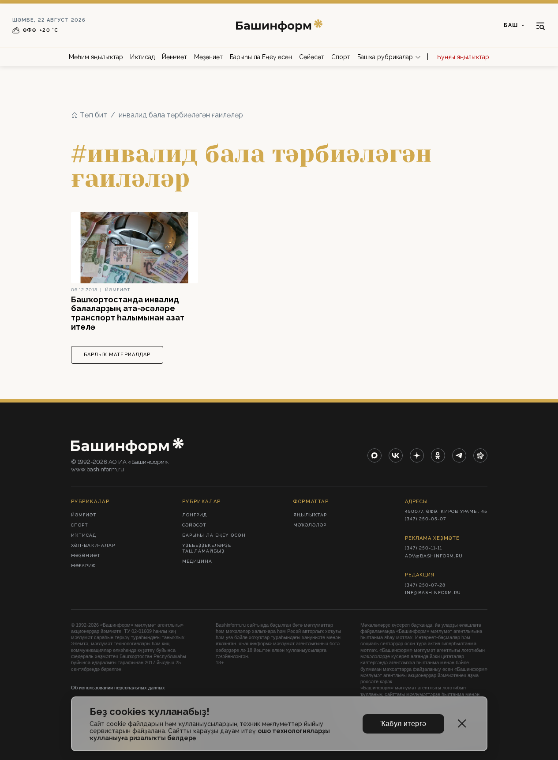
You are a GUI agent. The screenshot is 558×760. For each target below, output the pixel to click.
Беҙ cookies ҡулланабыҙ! (150, 711)
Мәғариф (83, 565)
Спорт (340, 56)
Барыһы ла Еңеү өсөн (261, 56)
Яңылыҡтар (310, 514)
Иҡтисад (142, 56)
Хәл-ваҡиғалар (93, 545)
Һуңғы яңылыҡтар (463, 56)
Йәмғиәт (174, 56)
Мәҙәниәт (208, 56)
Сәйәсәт (311, 56)
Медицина (197, 561)
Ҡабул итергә (403, 724)
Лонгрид (194, 514)
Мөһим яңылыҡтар (96, 56)
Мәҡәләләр (309, 525)
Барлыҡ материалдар (117, 354)
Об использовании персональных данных (118, 687)
